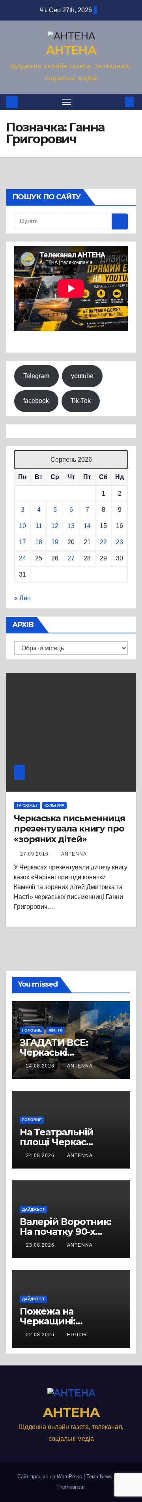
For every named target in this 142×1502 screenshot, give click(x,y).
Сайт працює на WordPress (50, 1477)
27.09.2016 (35, 854)
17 (22, 542)
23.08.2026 (41, 1245)
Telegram (36, 376)
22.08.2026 (41, 1334)
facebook (36, 400)
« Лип (22, 598)
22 (103, 542)
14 (87, 526)
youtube (82, 376)
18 (38, 542)
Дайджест (33, 1209)
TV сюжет (27, 805)
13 (71, 526)
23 (119, 542)
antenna (74, 854)
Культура (54, 805)
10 (22, 526)
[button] (117, 101)
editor (77, 1334)
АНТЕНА (71, 50)
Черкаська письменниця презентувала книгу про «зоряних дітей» (69, 829)
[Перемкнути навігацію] (66, 101)
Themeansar (70, 1487)
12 (54, 526)
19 (54, 542)
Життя (55, 1030)
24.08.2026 (41, 1066)
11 (39, 526)
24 (22, 558)
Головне (32, 1030)
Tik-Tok (81, 400)
